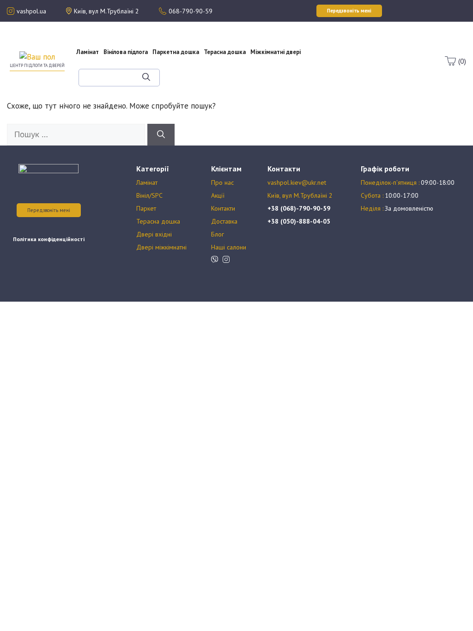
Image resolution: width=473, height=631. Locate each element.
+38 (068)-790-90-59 (298, 208)
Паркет (146, 208)
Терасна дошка (225, 52)
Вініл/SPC (149, 195)
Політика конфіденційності (49, 239)
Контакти (223, 208)
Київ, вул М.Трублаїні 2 (300, 195)
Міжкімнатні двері (275, 52)
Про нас (334, 40)
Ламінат (87, 52)
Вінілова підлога (125, 52)
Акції (334, 48)
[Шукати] (146, 77)
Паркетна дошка (175, 52)
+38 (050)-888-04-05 (298, 221)
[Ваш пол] (37, 56)
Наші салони (228, 247)
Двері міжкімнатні (161, 247)
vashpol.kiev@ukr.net (296, 182)
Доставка (224, 221)
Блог (341, 65)
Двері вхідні (154, 234)
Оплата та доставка (334, 56)
